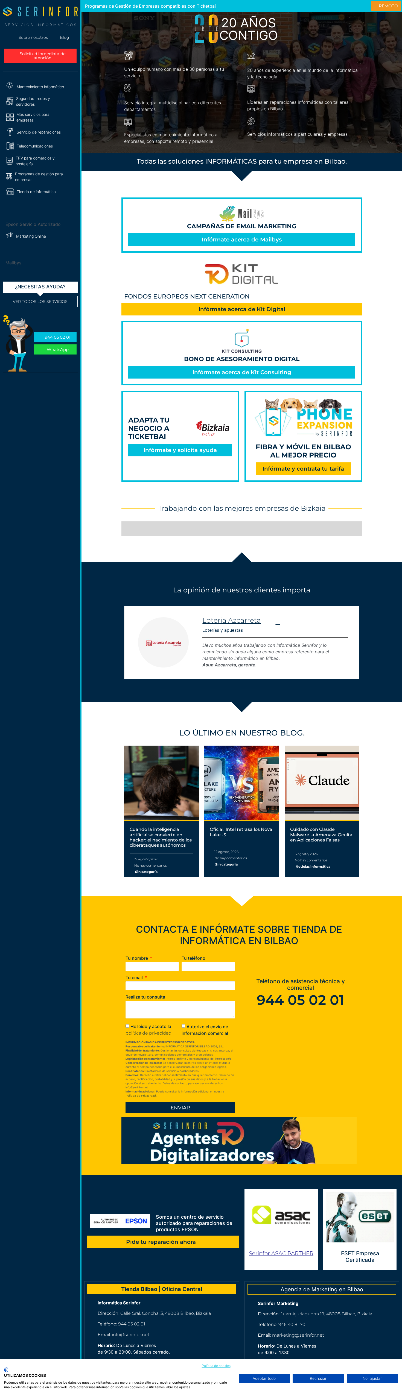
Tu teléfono (193, 958)
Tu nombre (137, 958)
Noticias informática (313, 866)
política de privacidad (148, 1033)
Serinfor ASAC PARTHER (281, 1253)
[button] (40, 101)
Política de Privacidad (141, 1095)
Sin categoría (146, 872)
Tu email (135, 977)
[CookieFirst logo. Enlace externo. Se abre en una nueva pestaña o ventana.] (6, 1370)
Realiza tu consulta (145, 997)
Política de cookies (216, 1366)
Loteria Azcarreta (231, 620)
